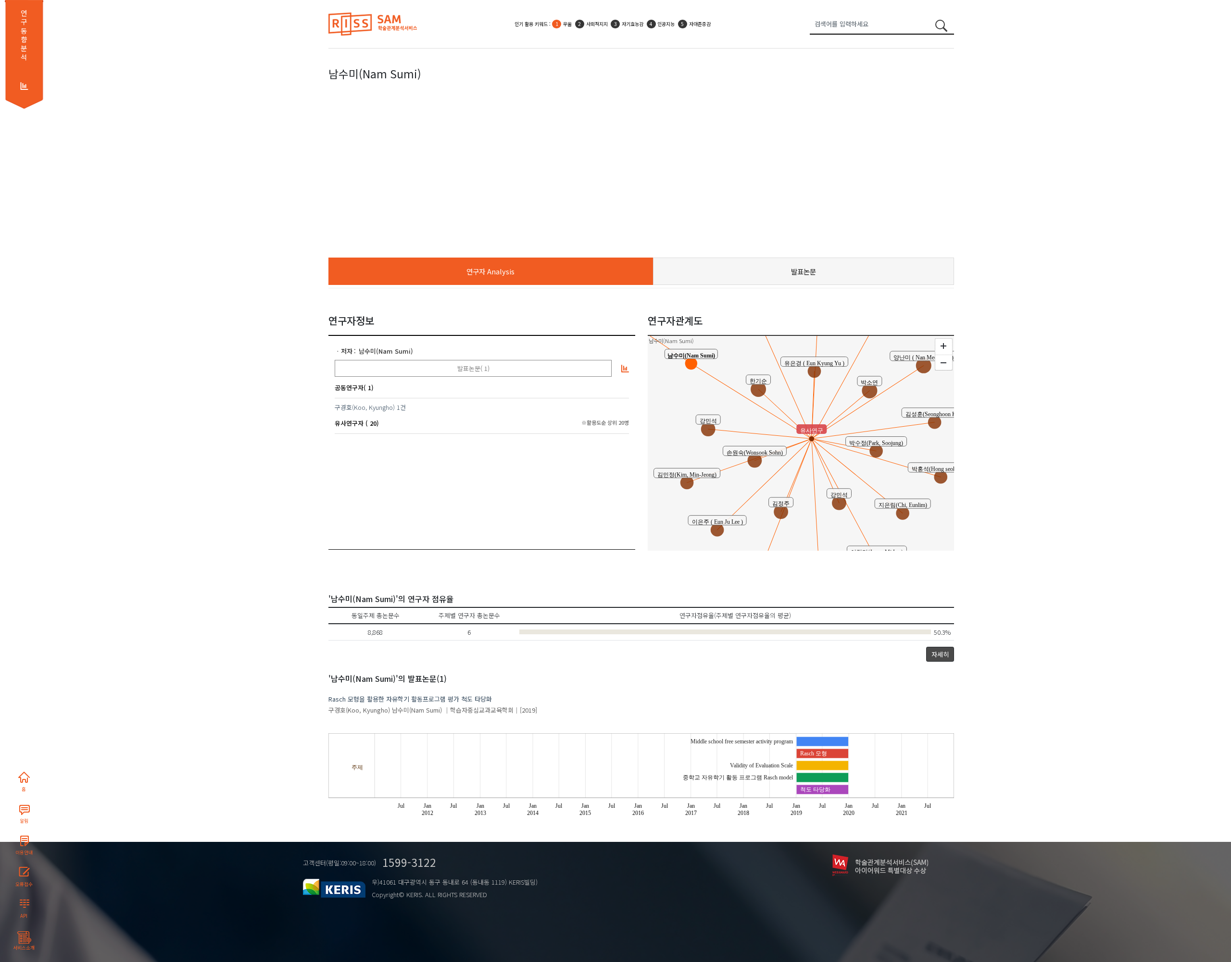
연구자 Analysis (490, 271)
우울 (567, 23)
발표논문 (803, 271)
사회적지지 (597, 23)
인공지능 (666, 23)
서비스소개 (24, 947)
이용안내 (24, 852)
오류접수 (24, 884)
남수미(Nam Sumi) (386, 351)
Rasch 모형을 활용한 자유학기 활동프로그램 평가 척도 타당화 (410, 698)
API (23, 916)
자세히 (940, 654)
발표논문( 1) (473, 368)
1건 (401, 407)
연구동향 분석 (24, 35)
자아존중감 (700, 23)
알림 (24, 820)
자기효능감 (632, 23)
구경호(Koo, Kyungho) (365, 407)
